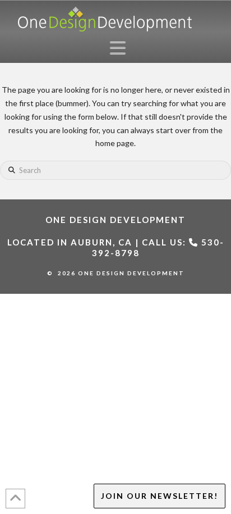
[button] (121, 47)
